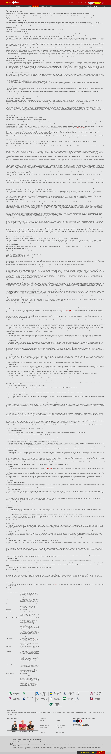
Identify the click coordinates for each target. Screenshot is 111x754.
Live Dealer (35, 6)
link (34, 639)
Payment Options (43, 727)
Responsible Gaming (44, 725)
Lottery (51, 6)
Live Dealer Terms (60, 732)
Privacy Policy (18, 505)
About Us (42, 720)
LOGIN (90, 2)
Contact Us (56, 584)
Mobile (103, 6)
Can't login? (90, 4)
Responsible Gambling (60, 571)
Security (41, 730)
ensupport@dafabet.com (66, 310)
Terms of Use (42, 723)
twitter (77, 721)
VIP (97, 6)
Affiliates (58, 720)
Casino (23, 6)
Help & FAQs (58, 730)
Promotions (88, 6)
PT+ (47, 6)
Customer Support (80, 127)
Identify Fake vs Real (60, 725)
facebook (74, 721)
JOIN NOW (97, 2)
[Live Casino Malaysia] (12, 2)
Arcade (42, 6)
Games (29, 6)
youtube (80, 721)
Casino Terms (59, 727)
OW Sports (10, 6)
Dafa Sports (17, 6)
